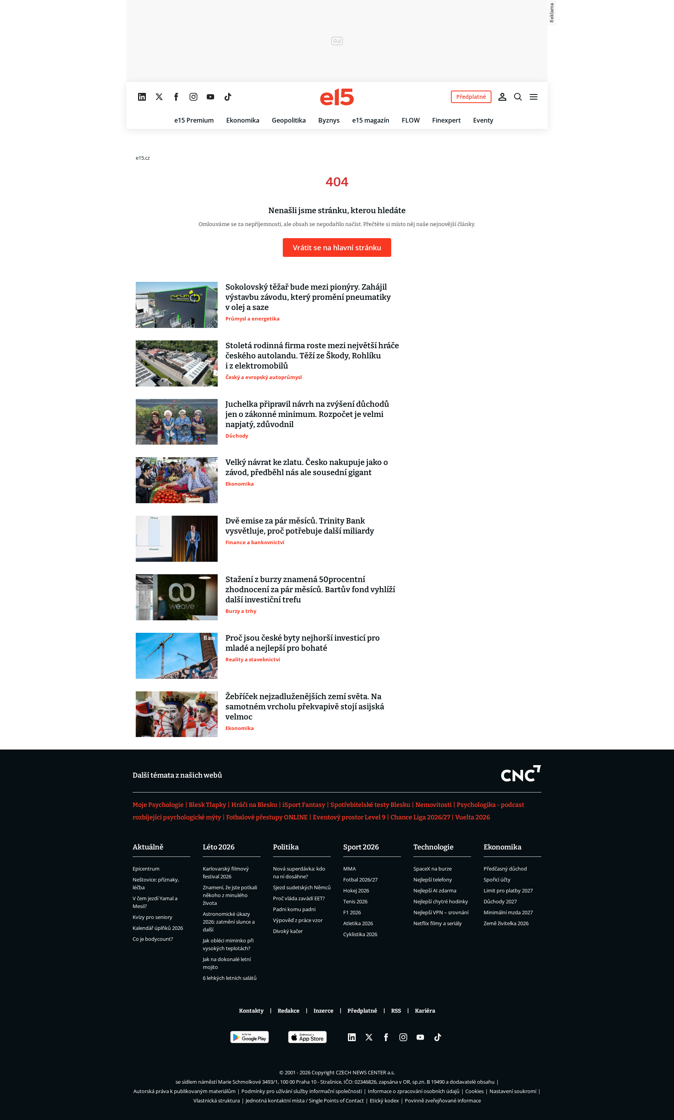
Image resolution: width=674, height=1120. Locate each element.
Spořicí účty (497, 879)
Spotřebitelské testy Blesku (370, 804)
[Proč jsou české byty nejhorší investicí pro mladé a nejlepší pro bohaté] (177, 656)
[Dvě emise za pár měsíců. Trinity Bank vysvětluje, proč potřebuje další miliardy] (177, 539)
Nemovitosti (433, 804)
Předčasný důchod (505, 868)
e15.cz (143, 157)
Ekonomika (242, 120)
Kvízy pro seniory (152, 917)
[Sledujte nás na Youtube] (210, 97)
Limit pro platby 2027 (508, 890)
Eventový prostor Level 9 (349, 817)
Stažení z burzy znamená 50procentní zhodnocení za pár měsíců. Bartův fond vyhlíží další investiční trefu (310, 589)
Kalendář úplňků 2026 (158, 927)
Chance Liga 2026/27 (420, 817)
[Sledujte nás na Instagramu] (193, 97)
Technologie (433, 847)
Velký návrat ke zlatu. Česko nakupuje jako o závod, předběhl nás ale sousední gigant (306, 467)
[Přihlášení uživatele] (502, 97)
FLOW (411, 120)
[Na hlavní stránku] (337, 97)
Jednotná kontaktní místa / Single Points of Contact (305, 1100)
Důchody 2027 (500, 901)
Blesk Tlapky (207, 804)
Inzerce (323, 1011)
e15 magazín (370, 120)
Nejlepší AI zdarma (434, 890)
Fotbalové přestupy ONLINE (267, 817)
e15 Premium (194, 120)
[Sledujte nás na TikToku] (228, 97)
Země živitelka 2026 (506, 923)
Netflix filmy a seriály (437, 923)
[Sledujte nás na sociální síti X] (159, 97)
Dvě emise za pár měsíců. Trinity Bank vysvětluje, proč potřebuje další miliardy (299, 526)
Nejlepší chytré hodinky (440, 901)
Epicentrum (146, 868)
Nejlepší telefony (432, 879)
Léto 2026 (219, 847)
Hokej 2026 (356, 890)
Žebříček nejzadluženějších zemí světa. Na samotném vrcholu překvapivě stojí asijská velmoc (304, 706)
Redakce (289, 1011)
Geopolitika (289, 120)
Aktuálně (148, 847)
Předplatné (362, 1011)
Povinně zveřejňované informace (443, 1100)
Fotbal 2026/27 (360, 879)
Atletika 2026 (358, 923)
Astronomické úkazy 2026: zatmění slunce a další (229, 921)
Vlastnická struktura (216, 1100)
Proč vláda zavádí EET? (299, 898)
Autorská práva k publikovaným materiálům (184, 1091)
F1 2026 (352, 912)
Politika (286, 847)
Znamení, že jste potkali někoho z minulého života (230, 895)
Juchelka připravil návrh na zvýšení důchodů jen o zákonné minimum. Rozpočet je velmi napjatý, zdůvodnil (307, 414)
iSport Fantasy (303, 804)
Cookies (474, 1091)
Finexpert (446, 120)
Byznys (329, 120)
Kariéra (425, 1011)
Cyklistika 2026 (360, 934)
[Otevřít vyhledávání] (518, 97)
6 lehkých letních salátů (230, 977)
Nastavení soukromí (513, 1091)
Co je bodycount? (153, 938)
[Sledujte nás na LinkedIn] (142, 97)
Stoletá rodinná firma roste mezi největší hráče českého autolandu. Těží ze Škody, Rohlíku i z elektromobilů (312, 355)
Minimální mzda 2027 (508, 912)
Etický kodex (384, 1100)
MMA (349, 868)
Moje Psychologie (158, 804)
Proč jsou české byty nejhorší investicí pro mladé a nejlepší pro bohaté (302, 643)
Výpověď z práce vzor (298, 920)
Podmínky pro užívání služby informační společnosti (301, 1091)
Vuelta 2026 (472, 817)
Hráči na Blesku (254, 804)
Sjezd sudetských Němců (302, 887)
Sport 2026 (361, 847)
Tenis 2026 (355, 901)
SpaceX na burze (432, 868)
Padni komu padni (294, 909)
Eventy (483, 120)
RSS (396, 1011)
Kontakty (251, 1011)
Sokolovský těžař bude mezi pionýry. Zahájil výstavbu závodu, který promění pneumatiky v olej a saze (308, 297)
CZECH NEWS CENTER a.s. (365, 1072)
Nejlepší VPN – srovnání (440, 912)
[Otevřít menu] (533, 97)
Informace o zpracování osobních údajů (413, 1091)
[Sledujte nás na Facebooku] (176, 97)
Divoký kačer (288, 931)
